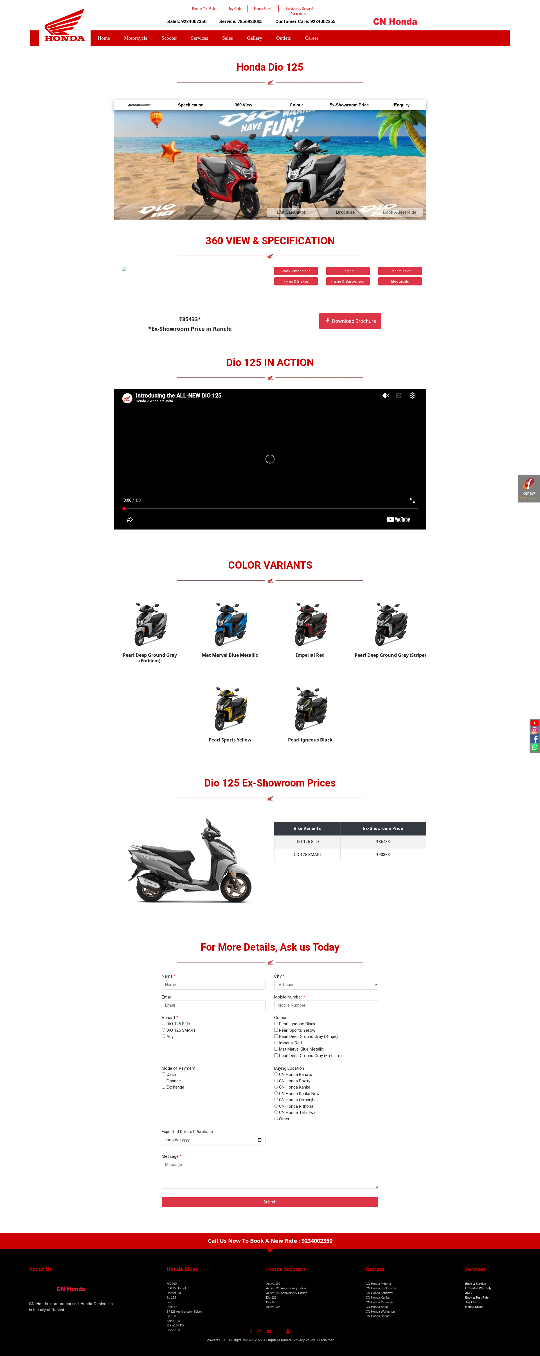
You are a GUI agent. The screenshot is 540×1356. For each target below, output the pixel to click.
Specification (191, 104)
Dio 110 (271, 1302)
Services (199, 38)
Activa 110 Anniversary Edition (286, 1293)
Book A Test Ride (399, 212)
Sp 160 (171, 1316)
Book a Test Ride (477, 1297)
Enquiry (402, 104)
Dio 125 (271, 1297)
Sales (227, 38)
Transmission (400, 271)
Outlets (283, 38)
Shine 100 (173, 1330)
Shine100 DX (175, 1325)
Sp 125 (171, 1297)
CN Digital (234, 1340)
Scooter (169, 38)
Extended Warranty (478, 1288)
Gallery (254, 38)
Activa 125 (273, 1306)
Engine (348, 271)
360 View (243, 104)
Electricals (400, 281)
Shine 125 (173, 1321)
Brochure (345, 212)
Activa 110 (273, 1283)
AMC (468, 1293)
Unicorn (171, 1306)
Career (311, 38)
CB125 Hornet (176, 1288)
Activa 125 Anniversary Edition (286, 1288)
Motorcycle (135, 38)
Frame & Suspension (348, 281)
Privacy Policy (304, 1340)
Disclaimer (325, 1340)
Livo (169, 1302)
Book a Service (475, 1283)
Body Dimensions (296, 271)
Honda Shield (474, 1306)
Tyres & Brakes (296, 281)
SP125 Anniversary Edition (184, 1311)
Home (104, 38)
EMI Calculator (291, 212)
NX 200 (171, 1283)
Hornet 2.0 (173, 1293)
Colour (296, 104)
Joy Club (471, 1302)
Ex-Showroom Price (349, 104)
